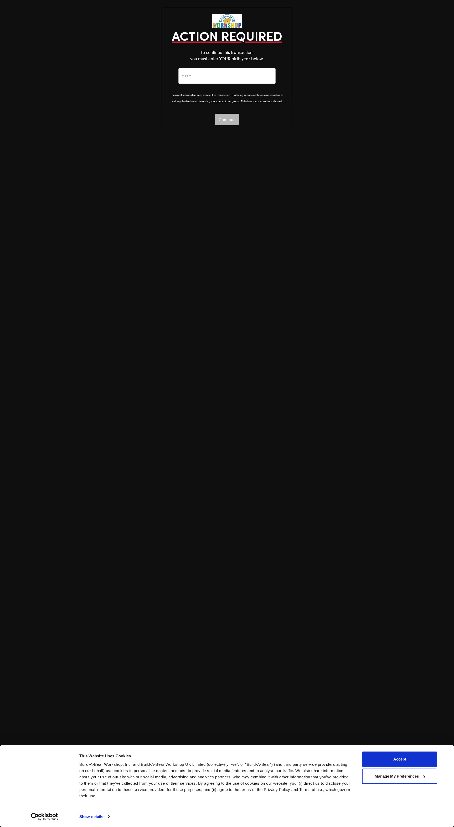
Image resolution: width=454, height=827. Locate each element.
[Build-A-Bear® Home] (227, 20)
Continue (227, 119)
